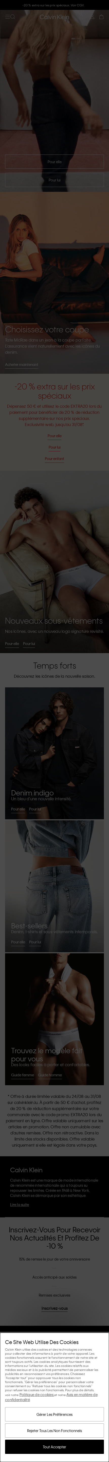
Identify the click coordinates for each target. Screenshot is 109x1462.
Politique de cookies (37, 1394)
